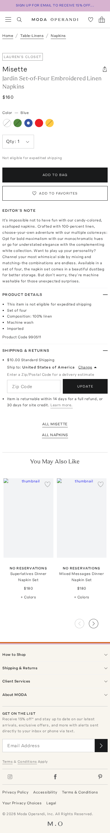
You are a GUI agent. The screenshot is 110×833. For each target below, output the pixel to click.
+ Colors (28, 597)
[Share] (105, 69)
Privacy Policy (15, 792)
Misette (14, 69)
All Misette (55, 424)
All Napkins (55, 435)
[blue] (28, 123)
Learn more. (61, 405)
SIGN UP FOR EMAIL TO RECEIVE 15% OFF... (55, 5)
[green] (17, 123)
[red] (39, 123)
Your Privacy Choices (22, 803)
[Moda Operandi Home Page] (55, 19)
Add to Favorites (58, 193)
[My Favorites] (91, 20)
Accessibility (45, 792)
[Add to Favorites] (47, 484)
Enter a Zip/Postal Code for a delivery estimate (50, 374)
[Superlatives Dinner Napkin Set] (28, 518)
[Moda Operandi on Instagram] (10, 777)
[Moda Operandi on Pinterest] (100, 777)
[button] (98, 622)
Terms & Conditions (80, 792)
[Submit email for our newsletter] (101, 745)
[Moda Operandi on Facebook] (55, 777)
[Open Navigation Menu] (8, 19)
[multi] (7, 123)
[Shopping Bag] (101, 19)
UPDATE (85, 386)
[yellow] (49, 123)
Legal (51, 803)
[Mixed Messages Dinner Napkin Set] (82, 518)
